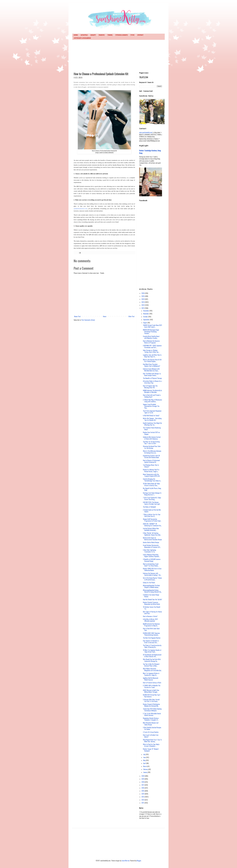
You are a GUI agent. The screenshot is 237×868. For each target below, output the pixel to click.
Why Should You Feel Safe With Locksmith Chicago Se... (152, 660)
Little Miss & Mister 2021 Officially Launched (150, 620)
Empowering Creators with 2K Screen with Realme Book (151, 457)
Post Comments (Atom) (88, 320)
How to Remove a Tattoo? (150, 616)
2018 (143, 782)
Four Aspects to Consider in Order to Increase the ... (151, 642)
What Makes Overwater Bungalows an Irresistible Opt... (152, 670)
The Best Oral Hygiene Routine (151, 638)
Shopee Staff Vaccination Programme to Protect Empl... (152, 520)
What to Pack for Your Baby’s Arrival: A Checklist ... (151, 745)
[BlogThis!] (76, 77)
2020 (143, 776)
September (146, 319)
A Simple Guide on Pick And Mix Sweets (152, 511)
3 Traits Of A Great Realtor (151, 732)
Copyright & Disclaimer (82, 38)
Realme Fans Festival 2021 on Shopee (151, 433)
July (144, 754)
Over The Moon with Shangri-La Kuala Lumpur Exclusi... (152, 374)
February (145, 769)
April (144, 763)
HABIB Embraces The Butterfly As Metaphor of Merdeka (152, 391)
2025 (143, 296)
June (144, 757)
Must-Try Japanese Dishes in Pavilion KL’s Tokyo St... (151, 674)
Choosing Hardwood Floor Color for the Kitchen (152, 447)
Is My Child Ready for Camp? (151, 415)
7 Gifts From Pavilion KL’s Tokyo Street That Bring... (152, 499)
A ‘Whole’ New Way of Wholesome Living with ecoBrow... (152, 401)
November (146, 314)
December (146, 311)
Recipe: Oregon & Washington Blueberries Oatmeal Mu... (151, 705)
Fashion (102, 35)
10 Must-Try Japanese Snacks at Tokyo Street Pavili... (152, 651)
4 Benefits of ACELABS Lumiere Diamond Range (151, 560)
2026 (143, 293)
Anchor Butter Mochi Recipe (151, 542)
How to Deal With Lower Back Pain (151, 629)
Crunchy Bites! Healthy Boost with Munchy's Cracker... (151, 337)
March (145, 766)
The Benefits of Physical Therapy (152, 378)
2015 (143, 791)
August (145, 323)
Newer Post (77, 316)
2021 (143, 308)
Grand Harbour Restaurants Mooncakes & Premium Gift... (152, 546)
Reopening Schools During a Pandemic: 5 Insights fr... (151, 719)
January (145, 772)
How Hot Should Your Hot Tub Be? (152, 599)
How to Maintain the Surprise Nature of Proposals (151, 342)
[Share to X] (78, 77)
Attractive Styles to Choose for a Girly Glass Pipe (152, 382)
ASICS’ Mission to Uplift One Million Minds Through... (151, 691)
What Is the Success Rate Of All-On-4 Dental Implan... (152, 360)
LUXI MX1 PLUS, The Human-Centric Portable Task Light (151, 503)
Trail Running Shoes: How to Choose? (151, 466)
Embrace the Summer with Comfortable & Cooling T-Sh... (152, 574)
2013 (143, 797)
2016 (143, 788)
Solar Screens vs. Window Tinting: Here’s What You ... (151, 351)
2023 (143, 302)
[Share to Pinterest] (81, 77)
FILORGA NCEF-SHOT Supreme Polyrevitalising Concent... (151, 634)
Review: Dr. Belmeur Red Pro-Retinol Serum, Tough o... (151, 470)
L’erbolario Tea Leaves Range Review (151, 596)
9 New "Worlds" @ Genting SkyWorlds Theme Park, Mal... (152, 534)
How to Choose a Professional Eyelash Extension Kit (151, 461)
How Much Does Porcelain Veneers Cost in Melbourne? (151, 365)
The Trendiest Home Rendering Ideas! (152, 429)
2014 (143, 794)
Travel (109, 35)
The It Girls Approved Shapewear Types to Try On (152, 412)
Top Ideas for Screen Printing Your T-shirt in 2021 (151, 443)
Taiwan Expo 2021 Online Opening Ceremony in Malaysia (152, 710)
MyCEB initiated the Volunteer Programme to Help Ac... (151, 625)
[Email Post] (79, 252)
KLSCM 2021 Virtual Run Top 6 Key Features (151, 696)
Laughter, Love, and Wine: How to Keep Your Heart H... (152, 356)
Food (132, 35)
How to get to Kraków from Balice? (150, 736)
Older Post (131, 316)
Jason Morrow (125, 860)
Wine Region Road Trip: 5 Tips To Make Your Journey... (152, 741)
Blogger (139, 860)
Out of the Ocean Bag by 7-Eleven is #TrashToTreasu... (152, 579)
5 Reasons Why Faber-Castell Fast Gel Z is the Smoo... (151, 700)
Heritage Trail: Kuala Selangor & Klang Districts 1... (152, 494)
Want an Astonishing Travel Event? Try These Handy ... (151, 565)
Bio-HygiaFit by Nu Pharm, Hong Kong (152, 489)
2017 (143, 785)
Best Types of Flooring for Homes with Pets (152, 613)
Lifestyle (84, 35)
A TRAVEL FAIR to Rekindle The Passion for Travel (151, 686)
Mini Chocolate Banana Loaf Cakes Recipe (150, 724)
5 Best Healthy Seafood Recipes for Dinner (152, 728)
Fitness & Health (121, 35)
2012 (143, 800)
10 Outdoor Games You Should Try (151, 608)
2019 (143, 779)
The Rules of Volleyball (149, 507)
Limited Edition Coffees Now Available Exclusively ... (151, 529)
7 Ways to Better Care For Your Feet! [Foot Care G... (151, 515)
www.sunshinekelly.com (145, 132)
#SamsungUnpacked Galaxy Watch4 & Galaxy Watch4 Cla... (152, 591)
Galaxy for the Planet (149, 582)
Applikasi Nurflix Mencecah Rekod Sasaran (150, 679)
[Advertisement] (118, 56)
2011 (143, 803)
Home (76, 35)
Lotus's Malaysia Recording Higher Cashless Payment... (151, 555)
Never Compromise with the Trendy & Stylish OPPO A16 (151, 475)
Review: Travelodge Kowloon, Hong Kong (150, 151)
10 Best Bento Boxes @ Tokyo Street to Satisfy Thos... (151, 484)
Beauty (93, 35)
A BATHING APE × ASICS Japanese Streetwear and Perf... (152, 346)
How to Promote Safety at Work (152, 683)
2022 (143, 305)
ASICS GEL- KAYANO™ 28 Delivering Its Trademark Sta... (152, 525)
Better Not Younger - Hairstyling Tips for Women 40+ (152, 419)
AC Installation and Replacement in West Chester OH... (152, 656)
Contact (140, 35)
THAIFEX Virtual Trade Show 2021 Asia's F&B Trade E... (152, 326)
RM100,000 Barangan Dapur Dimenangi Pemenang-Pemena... (151, 331)
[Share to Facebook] (80, 77)
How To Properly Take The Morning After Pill (150, 387)
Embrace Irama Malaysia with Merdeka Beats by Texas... (151, 370)
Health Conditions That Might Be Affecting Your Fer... (152, 424)
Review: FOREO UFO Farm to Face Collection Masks (152, 569)
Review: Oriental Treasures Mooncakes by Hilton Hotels (151, 603)
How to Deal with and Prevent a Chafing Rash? (152, 396)
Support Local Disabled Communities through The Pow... (151, 406)
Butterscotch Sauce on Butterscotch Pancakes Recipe (152, 539)
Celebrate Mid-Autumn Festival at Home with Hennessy (152, 438)
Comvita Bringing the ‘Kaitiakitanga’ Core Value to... (152, 480)
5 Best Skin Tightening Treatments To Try (149, 551)
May (144, 760)
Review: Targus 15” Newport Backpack (151, 750)
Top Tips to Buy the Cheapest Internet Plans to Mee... (151, 665)
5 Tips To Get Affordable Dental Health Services (152, 714)
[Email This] (74, 77)
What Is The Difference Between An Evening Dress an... (152, 452)
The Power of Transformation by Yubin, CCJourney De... (152, 646)
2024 (143, 299)
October (145, 317)
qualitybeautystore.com (80, 208)
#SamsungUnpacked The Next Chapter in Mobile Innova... (151, 586)
